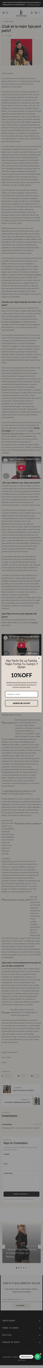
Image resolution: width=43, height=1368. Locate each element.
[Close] (39, 658)
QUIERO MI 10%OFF (21, 703)
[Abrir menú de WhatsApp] (38, 1357)
